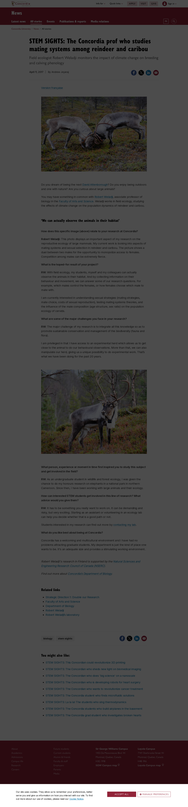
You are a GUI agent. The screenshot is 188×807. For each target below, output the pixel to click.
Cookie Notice (76, 799)
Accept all (122, 794)
